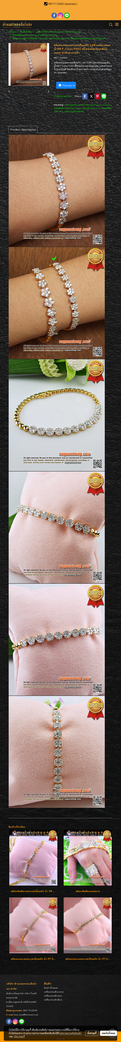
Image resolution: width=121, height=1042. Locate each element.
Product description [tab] (23, 129)
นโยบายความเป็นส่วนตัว (70, 1033)
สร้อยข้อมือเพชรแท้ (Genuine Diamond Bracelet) (76, 108)
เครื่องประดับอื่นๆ (53, 999)
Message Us (68, 85)
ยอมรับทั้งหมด (108, 1033)
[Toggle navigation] (116, 24)
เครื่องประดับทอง (53, 995)
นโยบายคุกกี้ (19, 1036)
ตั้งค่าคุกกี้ (91, 1033)
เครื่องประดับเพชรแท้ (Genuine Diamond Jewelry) (88, 105)
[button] (110, 24)
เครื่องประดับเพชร (54, 991)
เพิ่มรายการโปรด (64, 96)
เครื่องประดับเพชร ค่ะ (74, 111)
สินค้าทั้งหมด (51, 987)
